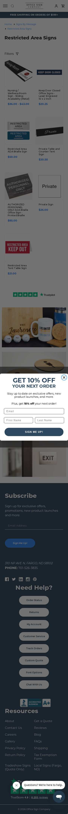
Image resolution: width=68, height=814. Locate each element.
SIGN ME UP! (34, 432)
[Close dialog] (64, 377)
